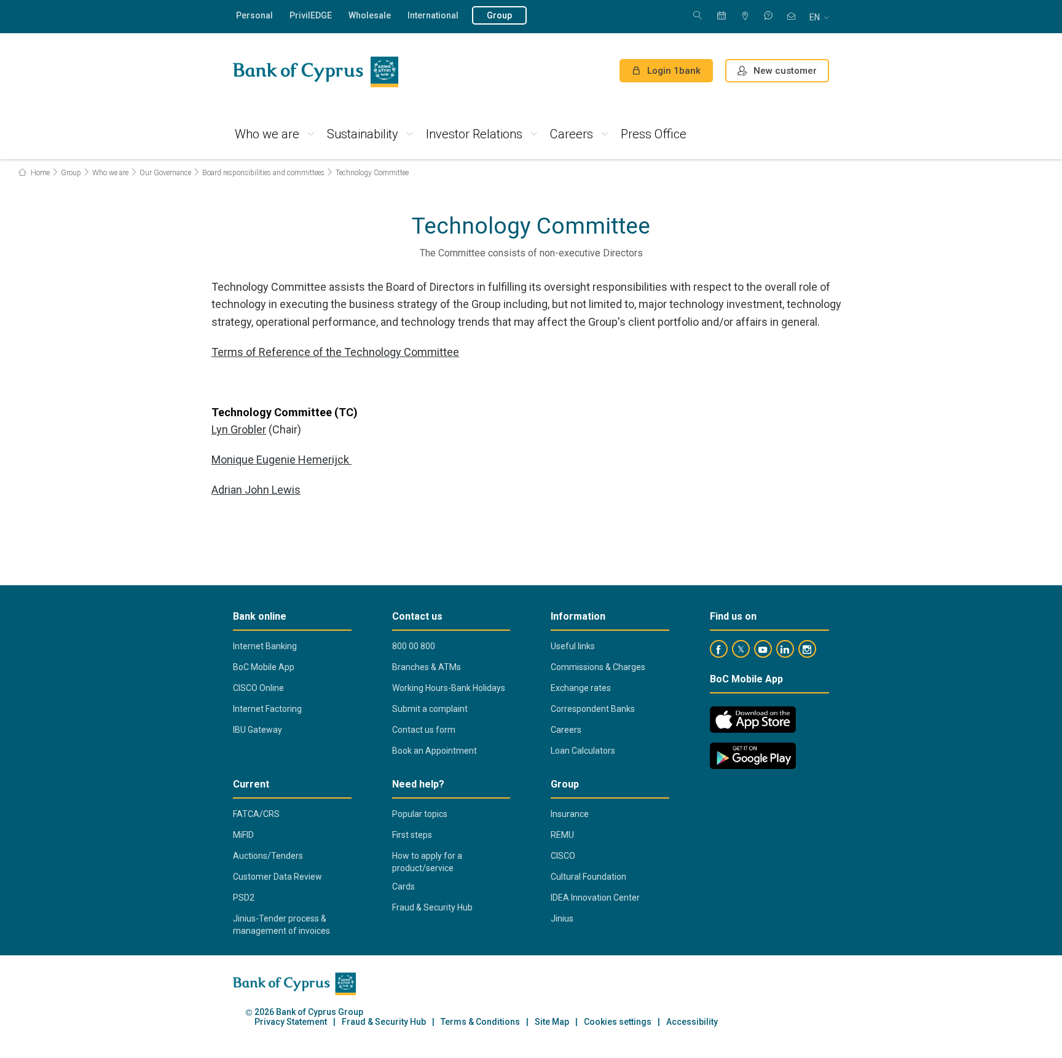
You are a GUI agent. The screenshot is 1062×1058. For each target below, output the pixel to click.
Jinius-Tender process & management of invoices (281, 925)
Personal (254, 15)
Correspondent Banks (593, 709)
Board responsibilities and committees (263, 172)
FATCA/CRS (256, 814)
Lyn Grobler (238, 429)
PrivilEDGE (310, 15)
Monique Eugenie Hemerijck (281, 459)
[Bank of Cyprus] (315, 72)
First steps (412, 835)
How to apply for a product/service (427, 862)
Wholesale (369, 15)
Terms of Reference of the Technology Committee (335, 351)
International (432, 15)
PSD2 (243, 897)
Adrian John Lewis (256, 489)
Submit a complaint (430, 709)
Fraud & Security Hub (432, 907)
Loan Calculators (583, 751)
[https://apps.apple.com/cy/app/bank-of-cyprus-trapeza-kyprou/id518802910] (753, 719)
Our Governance (165, 172)
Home (39, 172)
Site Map (552, 1022)
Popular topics (419, 814)
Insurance (570, 814)
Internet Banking (265, 646)
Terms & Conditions (480, 1022)
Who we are (267, 134)
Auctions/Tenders (268, 856)
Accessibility (692, 1022)
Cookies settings (617, 1022)
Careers (571, 134)
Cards (403, 886)
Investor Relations (474, 134)
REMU (562, 835)
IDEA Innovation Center (595, 897)
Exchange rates (581, 688)
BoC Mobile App (263, 667)
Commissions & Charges (598, 667)
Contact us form (423, 730)
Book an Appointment (434, 751)
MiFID (243, 835)
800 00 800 (413, 646)
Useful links (573, 646)
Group (499, 15)
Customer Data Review (277, 877)
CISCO (563, 856)
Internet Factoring (267, 709)
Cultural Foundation (588, 877)
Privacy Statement (290, 1022)
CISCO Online (258, 688)
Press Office (653, 134)
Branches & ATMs (426, 667)
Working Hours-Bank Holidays (448, 688)
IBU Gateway (257, 730)
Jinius (562, 918)
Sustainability (362, 134)
